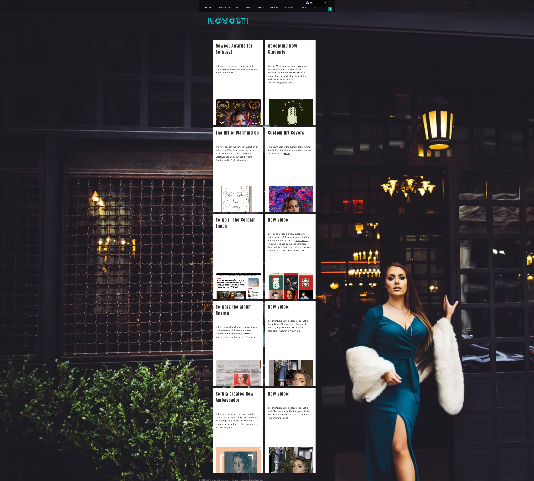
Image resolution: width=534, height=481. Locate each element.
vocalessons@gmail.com (280, 82)
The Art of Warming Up (239, 150)
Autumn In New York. (290, 331)
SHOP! (287, 153)
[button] (330, 8)
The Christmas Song (278, 418)
